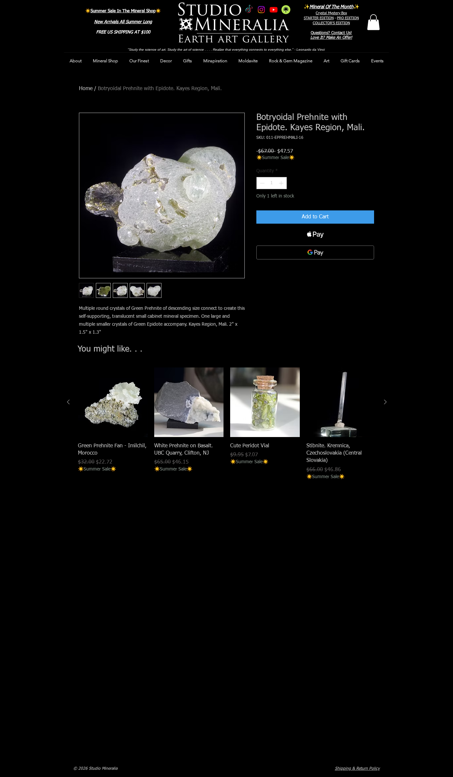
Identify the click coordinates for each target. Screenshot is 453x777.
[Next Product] (385, 402)
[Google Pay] (315, 252)
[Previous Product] (68, 402)
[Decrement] (261, 183)
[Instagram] (261, 9)
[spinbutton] (272, 183)
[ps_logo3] (286, 9)
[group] (226, 423)
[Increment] (282, 183)
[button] (373, 22)
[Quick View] (113, 402)
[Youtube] (273, 9)
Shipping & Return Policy (357, 769)
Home (86, 88)
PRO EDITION (348, 18)
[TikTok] (249, 9)
